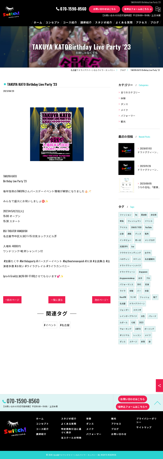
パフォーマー (128, 115)
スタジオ (137, 309)
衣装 (147, 290)
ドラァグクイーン (137, 303)
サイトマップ (144, 427)
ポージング (149, 328)
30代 (139, 284)
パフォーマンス (126, 284)
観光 (123, 121)
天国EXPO (124, 246)
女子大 (148, 252)
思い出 (138, 240)
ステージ (133, 341)
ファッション (125, 214)
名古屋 (123, 303)
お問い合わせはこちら (104, 9)
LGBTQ (138, 328)
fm (136, 214)
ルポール (124, 322)
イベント (149, 221)
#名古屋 (65, 325)
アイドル (123, 227)
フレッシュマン (134, 221)
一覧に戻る (57, 299)
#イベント (50, 325)
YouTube (148, 227)
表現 (143, 341)
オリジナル (124, 335)
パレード (152, 316)
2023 (141, 322)
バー (139, 290)
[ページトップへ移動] (157, 403)
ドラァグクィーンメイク (130, 265)
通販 (129, 233)
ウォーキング (125, 328)
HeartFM (123, 297)
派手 (140, 278)
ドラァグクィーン (127, 271)
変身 (147, 284)
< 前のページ (12, 299)
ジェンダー (124, 309)
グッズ (138, 233)
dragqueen (143, 271)
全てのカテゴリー (130, 92)
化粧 (133, 322)
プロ (148, 278)
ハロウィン (124, 259)
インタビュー (125, 240)
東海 (122, 221)
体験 (123, 98)
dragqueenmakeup (127, 278)
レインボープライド (128, 316)
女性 (143, 316)
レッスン (137, 335)
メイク (124, 110)
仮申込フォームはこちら (136, 9)
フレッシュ (144, 297)
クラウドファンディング (130, 252)
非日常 (154, 214)
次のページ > (101, 299)
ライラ (123, 290)
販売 (147, 233)
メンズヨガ (150, 240)
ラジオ (133, 297)
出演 (122, 233)
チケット (137, 259)
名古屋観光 (150, 259)
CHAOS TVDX (136, 227)
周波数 (144, 214)
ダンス (124, 104)
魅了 (155, 297)
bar (132, 246)
